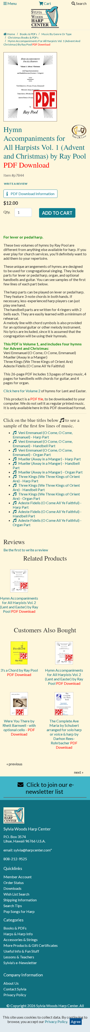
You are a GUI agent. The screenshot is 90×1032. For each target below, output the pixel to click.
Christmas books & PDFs (23, 37)
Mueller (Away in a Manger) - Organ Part (50, 472)
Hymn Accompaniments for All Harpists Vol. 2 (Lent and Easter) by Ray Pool (19, 604)
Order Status (13, 882)
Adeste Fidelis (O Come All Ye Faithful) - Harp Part (47, 505)
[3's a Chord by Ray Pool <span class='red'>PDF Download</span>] (19, 652)
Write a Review (15, 183)
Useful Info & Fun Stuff (21, 951)
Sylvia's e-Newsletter (20, 962)
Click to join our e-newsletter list (49, 788)
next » (79, 772)
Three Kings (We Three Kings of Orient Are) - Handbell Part (46, 487)
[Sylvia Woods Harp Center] (45, 16)
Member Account (17, 877)
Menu (12, 3)
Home (11, 34)
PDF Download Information (31, 193)
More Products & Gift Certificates (30, 945)
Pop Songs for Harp (19, 911)
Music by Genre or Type (57, 34)
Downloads (12, 888)
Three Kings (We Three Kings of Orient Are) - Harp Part (46, 478)
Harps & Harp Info (18, 934)
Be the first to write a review (25, 550)
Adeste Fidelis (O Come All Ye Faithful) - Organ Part (47, 522)
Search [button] (81, 3)
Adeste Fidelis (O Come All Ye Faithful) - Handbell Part (47, 513)
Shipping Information (20, 900)
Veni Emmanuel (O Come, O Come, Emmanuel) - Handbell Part (42, 443)
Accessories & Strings (20, 939)
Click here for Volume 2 (21, 391)
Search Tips (12, 905)
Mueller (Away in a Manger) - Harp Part (49, 459)
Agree (76, 1021)
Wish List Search (16, 894)
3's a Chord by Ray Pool (19, 672)
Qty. (6, 212)
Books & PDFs (28, 34)
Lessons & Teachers (18, 957)
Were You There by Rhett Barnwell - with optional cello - (19, 727)
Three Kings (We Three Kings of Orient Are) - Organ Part (46, 496)
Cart (47, 3)
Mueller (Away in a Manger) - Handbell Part (46, 465)
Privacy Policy (14, 995)
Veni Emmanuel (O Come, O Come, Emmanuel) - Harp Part (42, 434)
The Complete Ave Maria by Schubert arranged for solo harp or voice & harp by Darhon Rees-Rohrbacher (64, 734)
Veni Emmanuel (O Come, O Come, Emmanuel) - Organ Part (42, 452)
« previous (14, 764)
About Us (11, 983)
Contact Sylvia (14, 989)
